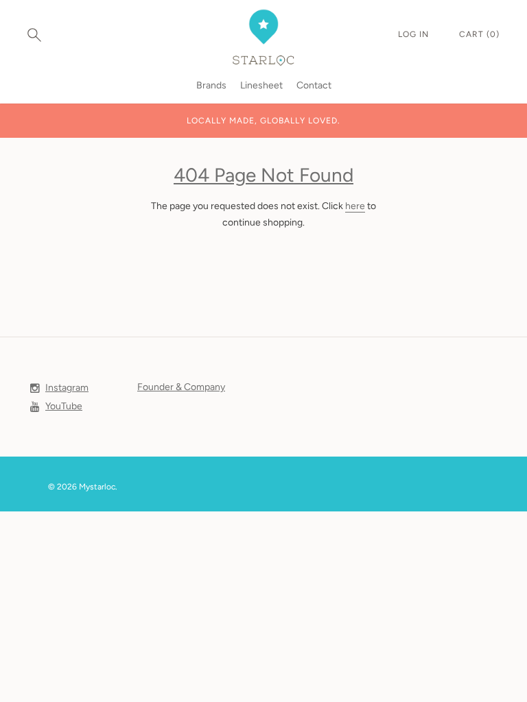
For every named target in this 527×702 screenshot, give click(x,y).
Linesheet (261, 85)
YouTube (63, 406)
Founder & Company (181, 387)
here (355, 206)
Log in (415, 34)
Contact (313, 85)
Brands (211, 85)
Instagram (67, 388)
